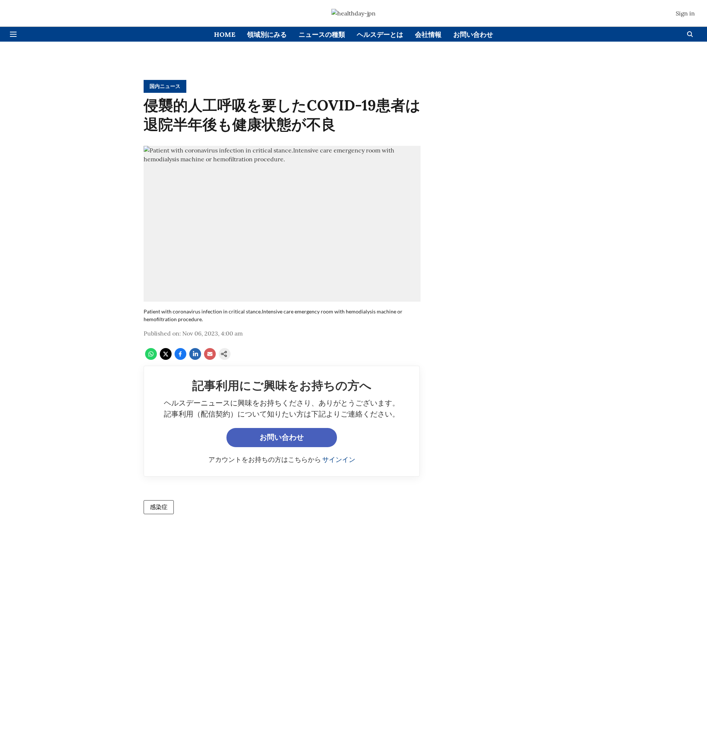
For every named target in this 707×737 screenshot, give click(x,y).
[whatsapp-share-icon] (151, 357)
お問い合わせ (473, 34)
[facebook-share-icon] (180, 357)
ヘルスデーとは (380, 34)
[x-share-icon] (166, 357)
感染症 (159, 506)
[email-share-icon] (210, 357)
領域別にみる (267, 34)
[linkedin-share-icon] (195, 357)
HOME (224, 34)
